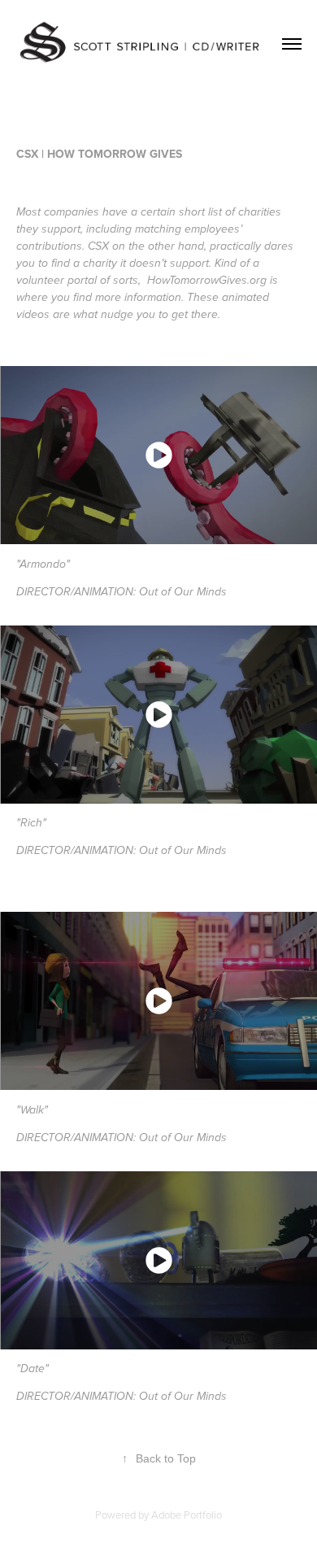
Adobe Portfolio (186, 1514)
